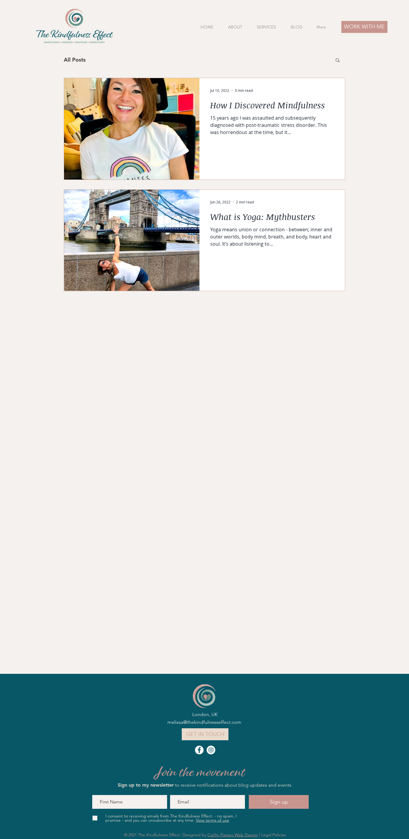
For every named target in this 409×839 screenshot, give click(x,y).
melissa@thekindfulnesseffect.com (204, 722)
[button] (269, 27)
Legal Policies (273, 835)
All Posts (75, 59)
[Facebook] (199, 750)
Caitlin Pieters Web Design (232, 835)
